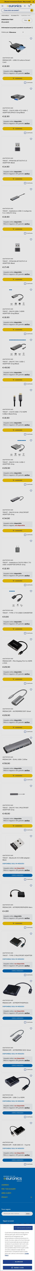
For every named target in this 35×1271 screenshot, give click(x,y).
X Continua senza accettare (23, 1228)
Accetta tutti (19, 1262)
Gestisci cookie (19, 1267)
